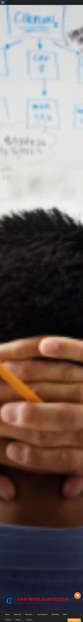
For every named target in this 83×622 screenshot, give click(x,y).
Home (7, 614)
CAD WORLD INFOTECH (43, 599)
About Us (17, 614)
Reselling (55, 614)
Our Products (42, 614)
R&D (64, 614)
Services (28, 614)
